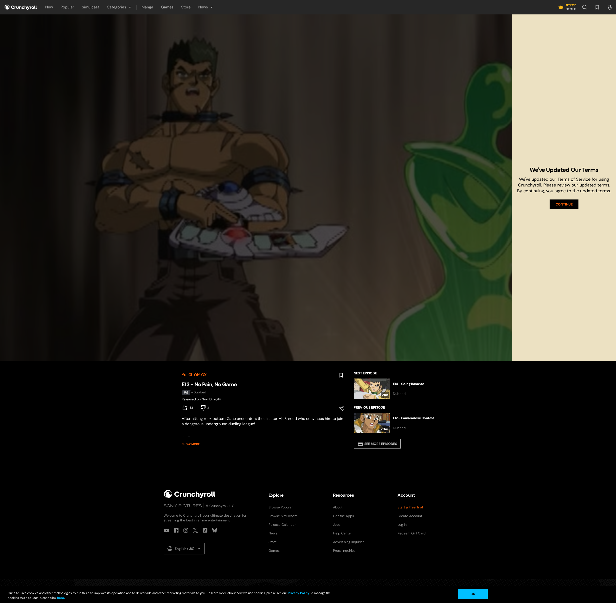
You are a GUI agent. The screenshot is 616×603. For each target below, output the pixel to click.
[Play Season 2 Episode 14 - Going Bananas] (394, 388)
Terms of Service (574, 179)
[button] (119, 7)
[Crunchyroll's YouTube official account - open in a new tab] (166, 530)
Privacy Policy (298, 593)
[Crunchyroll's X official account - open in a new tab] (195, 530)
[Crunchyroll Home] (190, 494)
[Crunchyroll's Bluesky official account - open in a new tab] (215, 530)
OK (473, 594)
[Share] (341, 408)
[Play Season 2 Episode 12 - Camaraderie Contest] (394, 423)
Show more (191, 444)
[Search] (584, 7)
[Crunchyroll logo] (20, 7)
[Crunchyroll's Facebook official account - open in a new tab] (176, 530)
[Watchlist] (597, 7)
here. (60, 598)
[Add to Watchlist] (341, 375)
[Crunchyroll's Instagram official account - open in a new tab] (186, 530)
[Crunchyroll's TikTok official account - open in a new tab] (205, 530)
